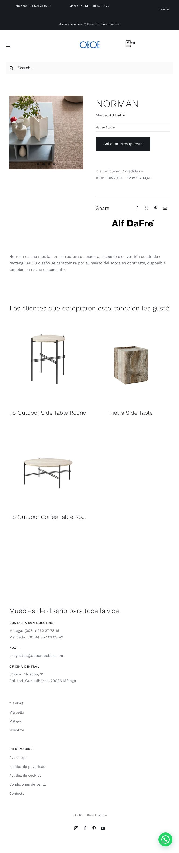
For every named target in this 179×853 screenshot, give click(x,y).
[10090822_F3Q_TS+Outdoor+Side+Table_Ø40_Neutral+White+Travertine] (48, 322)
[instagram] (76, 828)
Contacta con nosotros (103, 24)
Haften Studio (105, 127)
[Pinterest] (155, 208)
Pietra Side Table (131, 413)
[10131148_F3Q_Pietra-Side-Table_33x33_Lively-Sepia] (131, 322)
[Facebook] (137, 208)
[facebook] (85, 828)
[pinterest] (94, 828)
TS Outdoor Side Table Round (47, 413)
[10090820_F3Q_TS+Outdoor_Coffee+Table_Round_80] (48, 426)
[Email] (165, 208)
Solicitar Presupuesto (123, 144)
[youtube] (103, 828)
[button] (165, 839)
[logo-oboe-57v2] (89, 40)
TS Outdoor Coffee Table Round (50, 517)
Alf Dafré (117, 115)
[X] (146, 208)
